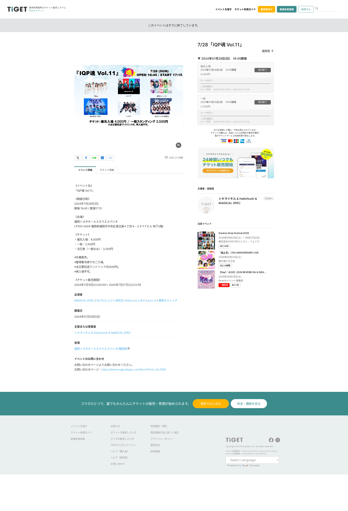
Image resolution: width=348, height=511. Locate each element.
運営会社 (155, 444)
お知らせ (115, 426)
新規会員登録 (287, 9)
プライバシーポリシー (162, 438)
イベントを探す (223, 9)
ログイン (306, 9)
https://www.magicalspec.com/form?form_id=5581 (134, 369)
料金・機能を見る (248, 403)
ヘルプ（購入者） (120, 451)
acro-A (151, 300)
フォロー (268, 198)
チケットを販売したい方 (123, 432)
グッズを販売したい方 (122, 438)
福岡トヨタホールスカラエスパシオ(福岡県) (101, 348)
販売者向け (266, 9)
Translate (254, 465)
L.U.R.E (140, 300)
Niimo (130, 300)
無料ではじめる (211, 403)
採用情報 (155, 451)
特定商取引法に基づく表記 (164, 432)
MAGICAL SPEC (84, 300)
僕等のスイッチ (167, 300)
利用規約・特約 (158, 426)
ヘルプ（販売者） (120, 457)
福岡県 (266, 51)
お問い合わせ (118, 463)
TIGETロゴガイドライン (123, 444)
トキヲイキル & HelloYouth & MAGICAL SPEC (102, 332)
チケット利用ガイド (245, 9)
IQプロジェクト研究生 (110, 300)
